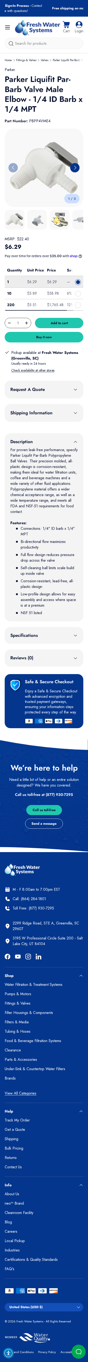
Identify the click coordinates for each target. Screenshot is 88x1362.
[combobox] (44, 43)
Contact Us (13, 1167)
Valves (44, 60)
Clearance (13, 1050)
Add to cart (59, 323)
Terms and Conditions (19, 1352)
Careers (11, 1231)
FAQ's (9, 1269)
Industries (12, 1250)
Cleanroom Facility (19, 1212)
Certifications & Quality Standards (31, 1259)
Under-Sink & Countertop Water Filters (35, 1069)
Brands (10, 1078)
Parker (10, 69)
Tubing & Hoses (18, 1031)
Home (8, 60)
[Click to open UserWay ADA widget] (8, 1353)
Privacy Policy (47, 1352)
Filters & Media (17, 1022)
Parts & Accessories (21, 1059)
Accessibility (69, 1352)
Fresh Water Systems (29, 1321)
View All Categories (20, 1093)
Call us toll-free (44, 810)
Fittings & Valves (26, 60)
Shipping (11, 1139)
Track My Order (17, 1120)
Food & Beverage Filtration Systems (33, 1040)
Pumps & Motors (18, 994)
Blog (8, 1222)
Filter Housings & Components (29, 1012)
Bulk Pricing (14, 1148)
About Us (12, 1194)
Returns (11, 1157)
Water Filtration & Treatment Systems (33, 984)
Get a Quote (15, 1129)
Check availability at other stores (32, 370)
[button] (66, 27)
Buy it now (44, 337)
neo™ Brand (14, 1203)
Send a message (44, 823)
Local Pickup (15, 1240)
